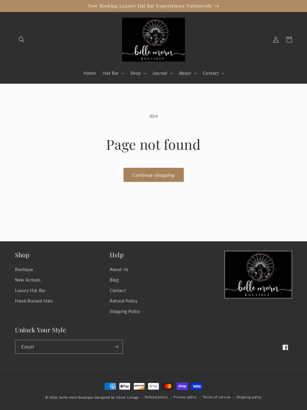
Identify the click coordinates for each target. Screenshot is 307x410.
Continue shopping (154, 175)
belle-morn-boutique (76, 397)
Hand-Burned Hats (34, 300)
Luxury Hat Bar (30, 290)
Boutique (24, 269)
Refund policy (156, 397)
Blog (114, 279)
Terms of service (217, 397)
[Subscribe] (116, 347)
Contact (118, 290)
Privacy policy (185, 397)
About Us (119, 269)
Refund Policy (124, 300)
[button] (21, 39)
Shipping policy (249, 397)
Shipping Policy (125, 311)
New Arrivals (27, 279)
